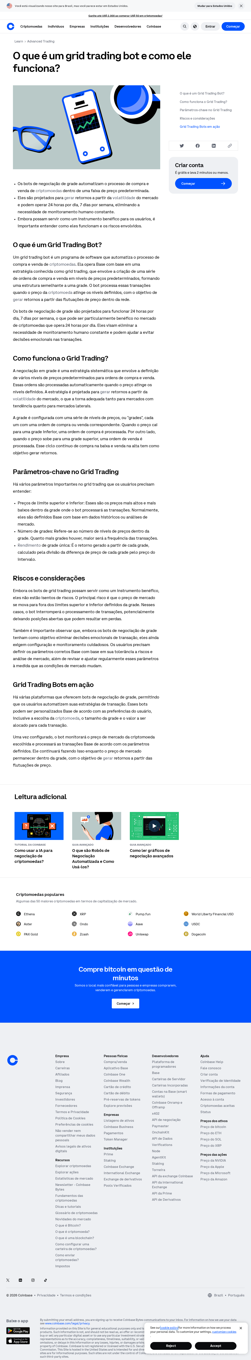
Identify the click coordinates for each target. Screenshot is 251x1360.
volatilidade (124, 197)
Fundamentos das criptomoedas (69, 1198)
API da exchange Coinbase (172, 1176)
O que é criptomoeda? (72, 1232)
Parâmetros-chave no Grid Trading (206, 110)
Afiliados (62, 1074)
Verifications (162, 1145)
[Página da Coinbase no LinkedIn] (20, 1280)
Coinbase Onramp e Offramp (167, 1105)
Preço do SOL (210, 1139)
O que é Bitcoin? (68, 1225)
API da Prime (162, 1193)
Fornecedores (66, 1106)
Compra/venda (115, 1062)
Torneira (158, 1170)
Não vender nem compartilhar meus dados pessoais (75, 1135)
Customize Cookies (224, 1332)
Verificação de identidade (220, 1081)
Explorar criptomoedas (73, 1166)
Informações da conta (217, 1087)
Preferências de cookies (74, 1124)
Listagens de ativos (119, 1120)
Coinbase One (114, 1074)
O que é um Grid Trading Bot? (202, 93)
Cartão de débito (117, 1093)
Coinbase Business (118, 1127)
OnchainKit (160, 1132)
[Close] (240, 1328)
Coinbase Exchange (119, 1167)
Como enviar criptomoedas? (67, 1257)
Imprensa (62, 1087)
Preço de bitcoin (213, 1127)
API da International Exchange (167, 1184)
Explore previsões (118, 1106)
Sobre (60, 1062)
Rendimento (29, 545)
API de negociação (166, 1120)
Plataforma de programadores (164, 1064)
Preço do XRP (211, 1146)
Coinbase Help (211, 1062)
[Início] (10, 26)
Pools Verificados (118, 1185)
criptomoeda (60, 292)
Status (205, 1112)
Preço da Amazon (213, 1179)
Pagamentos (113, 1133)
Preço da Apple (212, 1167)
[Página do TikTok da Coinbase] (45, 1280)
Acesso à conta (212, 1099)
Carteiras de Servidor (169, 1079)
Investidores (65, 1099)
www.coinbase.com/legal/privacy (67, 1323)
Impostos (62, 1266)
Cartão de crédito (117, 1087)
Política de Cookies (70, 1118)
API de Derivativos (166, 1200)
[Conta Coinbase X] (7, 1280)
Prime (108, 1154)
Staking (110, 1160)
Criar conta (209, 1074)
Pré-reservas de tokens (122, 1099)
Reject (171, 1346)
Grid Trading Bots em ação (200, 127)
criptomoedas (49, 190)
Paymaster (160, 1126)
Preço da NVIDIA (213, 1160)
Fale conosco (210, 1068)
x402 (155, 1113)
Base (156, 1073)
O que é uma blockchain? (74, 1238)
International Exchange (122, 1173)
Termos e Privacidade (72, 1112)
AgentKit (159, 1157)
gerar (69, 197)
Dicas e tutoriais (68, 1207)
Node (156, 1151)
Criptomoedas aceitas (217, 1106)
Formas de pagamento (217, 1093)
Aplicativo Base (116, 1068)
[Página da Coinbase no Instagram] (33, 1280)
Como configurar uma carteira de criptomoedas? (75, 1246)
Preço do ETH (210, 1133)
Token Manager (116, 1139)
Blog (59, 1081)
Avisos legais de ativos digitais (73, 1148)
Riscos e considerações (197, 118)
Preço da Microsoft (215, 1173)
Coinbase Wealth (117, 1081)
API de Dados (162, 1138)
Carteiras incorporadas (170, 1085)
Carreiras (62, 1068)
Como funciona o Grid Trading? (203, 102)
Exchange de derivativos (123, 1179)
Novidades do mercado (73, 1219)
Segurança (63, 1093)
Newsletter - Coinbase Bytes (72, 1187)
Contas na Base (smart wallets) (169, 1094)
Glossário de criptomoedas (76, 1213)
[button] (55, 26)
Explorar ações (67, 1172)
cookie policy (169, 1327)
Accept (215, 1346)
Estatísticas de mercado (74, 1178)
